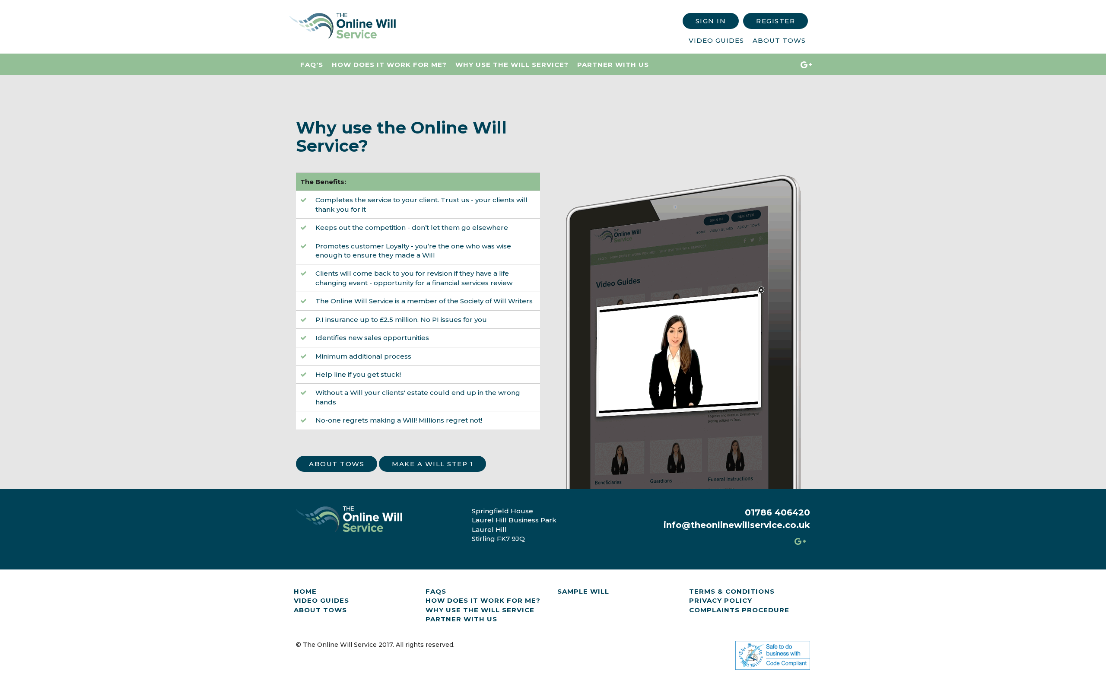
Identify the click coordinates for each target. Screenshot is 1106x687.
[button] (711, 21)
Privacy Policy (720, 600)
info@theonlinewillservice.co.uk (737, 525)
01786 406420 (777, 512)
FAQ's (311, 64)
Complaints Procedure (739, 610)
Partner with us (613, 64)
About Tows (779, 40)
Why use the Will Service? (512, 64)
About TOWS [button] (336, 464)
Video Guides (716, 40)
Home (305, 591)
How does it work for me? (389, 64)
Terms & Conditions (732, 591)
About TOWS (320, 610)
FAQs (436, 591)
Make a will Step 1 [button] (432, 464)
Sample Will (583, 591)
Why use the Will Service (480, 610)
